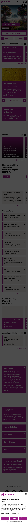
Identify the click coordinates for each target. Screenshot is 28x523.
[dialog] (14, 507)
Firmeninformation (15, 513)
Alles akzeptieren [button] (5, 518)
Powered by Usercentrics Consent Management (14, 521)
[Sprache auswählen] (26, 494)
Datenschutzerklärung (5, 513)
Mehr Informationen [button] (22, 518)
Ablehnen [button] (13, 518)
